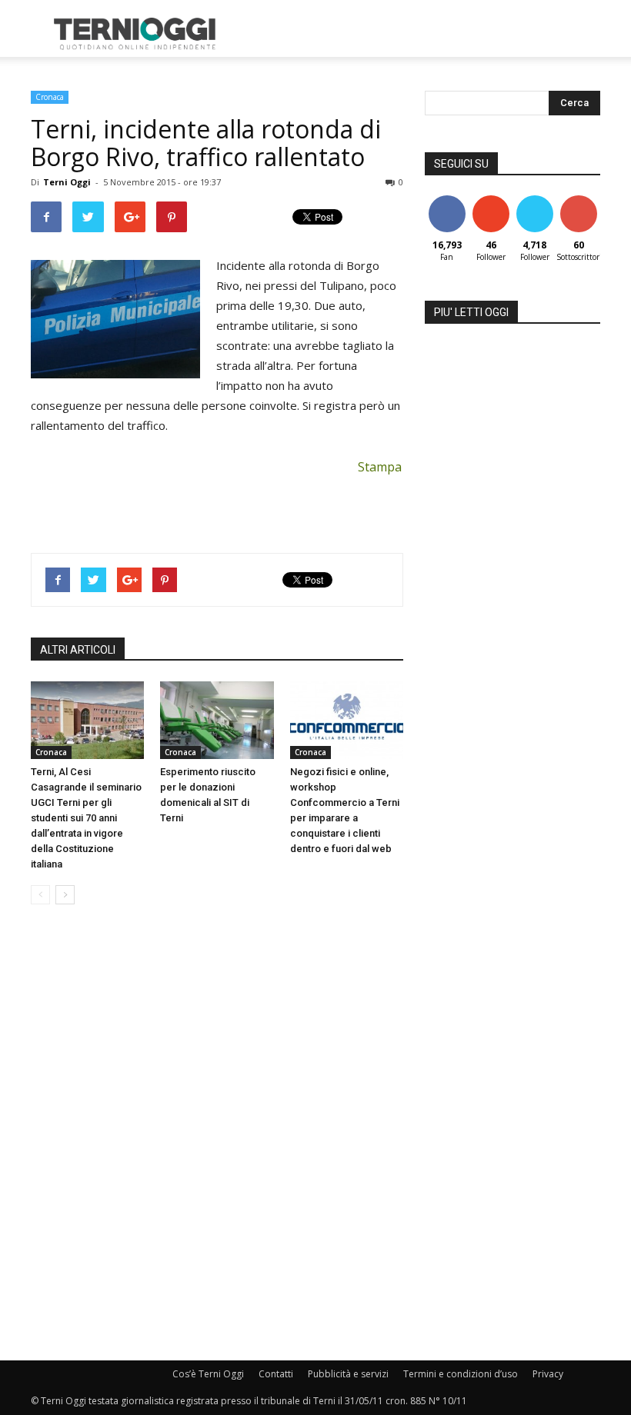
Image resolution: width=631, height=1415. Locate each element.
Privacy (548, 1373)
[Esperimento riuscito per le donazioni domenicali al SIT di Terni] (216, 720)
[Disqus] (217, 1133)
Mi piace (447, 201)
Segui (490, 201)
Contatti (276, 1373)
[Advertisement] (419, 34)
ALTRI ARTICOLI (77, 650)
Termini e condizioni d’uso (460, 1373)
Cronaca (49, 97)
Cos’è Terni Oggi (208, 1373)
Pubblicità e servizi (348, 1373)
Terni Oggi (67, 182)
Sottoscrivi (586, 201)
